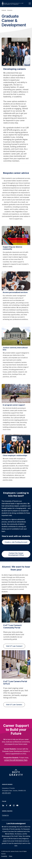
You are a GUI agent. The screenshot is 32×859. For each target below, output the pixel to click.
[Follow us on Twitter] (10, 805)
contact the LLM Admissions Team (15, 760)
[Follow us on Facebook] (6, 805)
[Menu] (30, 3)
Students (9, 10)
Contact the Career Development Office (16, 554)
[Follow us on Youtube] (17, 805)
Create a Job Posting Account (16, 542)
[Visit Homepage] (12, 3)
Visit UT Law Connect (14, 646)
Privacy (10, 856)
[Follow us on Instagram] (13, 805)
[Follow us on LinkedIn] (3, 805)
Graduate (4, 10)
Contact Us (5, 815)
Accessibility (4, 856)
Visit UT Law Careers (14, 705)
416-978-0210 (6, 793)
